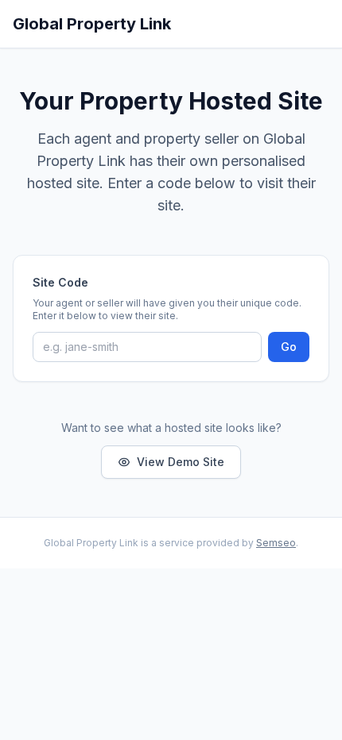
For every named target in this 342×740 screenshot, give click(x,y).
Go (289, 346)
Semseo (276, 543)
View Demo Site (180, 461)
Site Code (60, 282)
